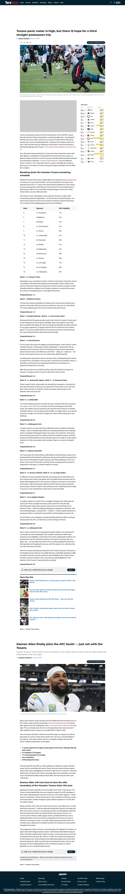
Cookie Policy (100, 881)
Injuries (56, 2)
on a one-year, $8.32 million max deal (61, 725)
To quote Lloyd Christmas (48, 161)
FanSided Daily (25, 881)
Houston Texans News (32, 629)
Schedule (35, 2)
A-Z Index (64, 885)
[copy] (30, 42)
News (22, 2)
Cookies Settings (83, 885)
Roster (50, 2)
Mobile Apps (100, 878)
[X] (114, 2)
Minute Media (10, 889)
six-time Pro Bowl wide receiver (58, 723)
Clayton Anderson (25, 657)
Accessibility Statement (46, 885)
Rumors (28, 2)
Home (22, 629)
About (22, 878)
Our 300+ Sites (82, 878)
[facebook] (110, 2)
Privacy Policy (66, 881)
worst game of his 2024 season (30, 406)
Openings (41, 878)
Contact (64, 878)
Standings (43, 2)
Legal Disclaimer (25, 885)
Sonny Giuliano (24, 38)
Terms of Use (82, 881)
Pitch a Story (42, 881)
